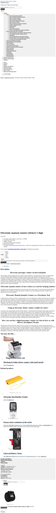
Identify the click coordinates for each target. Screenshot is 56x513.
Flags (7, 14)
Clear (2, 259)
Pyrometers (9, 52)
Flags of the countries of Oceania (16, 21)
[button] (28, 511)
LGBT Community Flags (15, 24)
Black (6, 251)
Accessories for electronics (12, 45)
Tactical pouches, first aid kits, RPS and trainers (20, 32)
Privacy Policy (7, 70)
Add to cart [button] (11, 365)
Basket (5, 65)
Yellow (7, 257)
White (6, 253)
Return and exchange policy (10, 71)
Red (6, 254)
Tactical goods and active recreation (14, 31)
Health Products (10, 49)
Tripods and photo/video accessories (14, 47)
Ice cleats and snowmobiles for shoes (17, 39)
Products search (4, 7)
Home (5, 62)
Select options (47, 425)
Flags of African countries (15, 19)
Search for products (8, 68)
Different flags (12, 26)
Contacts (6, 60)
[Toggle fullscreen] (2, 509)
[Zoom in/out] (1, 509)
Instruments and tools (11, 50)
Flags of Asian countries (14, 18)
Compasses (12, 35)
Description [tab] (6, 266)
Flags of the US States (14, 22)
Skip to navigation (5, 1)
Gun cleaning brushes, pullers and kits (18, 34)
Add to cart (3, 262)
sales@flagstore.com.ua (6, 471)
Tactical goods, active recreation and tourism (19, 37)
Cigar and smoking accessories (13, 40)
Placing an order (7, 67)
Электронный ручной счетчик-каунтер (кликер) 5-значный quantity (17, 260)
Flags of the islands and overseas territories (19, 30)
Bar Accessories (10, 48)
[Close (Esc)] (5, 509)
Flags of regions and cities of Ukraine (18, 23)
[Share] (4, 509)
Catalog (5, 13)
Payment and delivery (8, 57)
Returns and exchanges (9, 58)
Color (2, 254)
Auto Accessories (10, 44)
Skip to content (12, 1)
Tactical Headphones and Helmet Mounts (18, 36)
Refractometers (9, 54)
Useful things (9, 53)
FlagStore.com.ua (5, 2)
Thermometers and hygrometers (13, 41)
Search (2, 9)
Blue (6, 256)
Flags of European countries (15, 15)
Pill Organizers (9, 43)
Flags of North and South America (17, 17)
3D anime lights (10, 56)
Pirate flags (11, 27)
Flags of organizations (14, 28)
